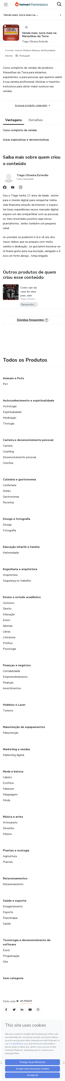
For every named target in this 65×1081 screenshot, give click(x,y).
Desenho (8, 828)
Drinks (7, 491)
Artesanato (10, 822)
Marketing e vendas (16, 749)
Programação (11, 956)
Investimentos (12, 688)
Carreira (7, 446)
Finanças (8, 683)
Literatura (9, 637)
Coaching (8, 451)
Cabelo (7, 777)
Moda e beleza (13, 772)
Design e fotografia (16, 519)
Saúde (7, 924)
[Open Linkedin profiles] (22, 1009)
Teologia (8, 424)
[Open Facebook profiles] (6, 1009)
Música (7, 834)
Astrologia (9, 406)
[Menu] (6, 4)
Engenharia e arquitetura (20, 569)
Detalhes (36, 120)
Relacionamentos (15, 878)
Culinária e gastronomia (19, 479)
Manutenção (10, 733)
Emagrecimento (13, 906)
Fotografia (9, 530)
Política (7, 643)
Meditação (9, 418)
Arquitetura (10, 575)
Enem (6, 620)
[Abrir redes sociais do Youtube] (12, 188)
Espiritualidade (12, 412)
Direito (7, 609)
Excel (6, 950)
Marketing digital (13, 755)
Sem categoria (13, 978)
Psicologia (9, 649)
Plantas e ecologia (16, 850)
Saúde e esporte (14, 901)
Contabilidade (11, 671)
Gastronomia (11, 497)
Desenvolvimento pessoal (19, 457)
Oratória (8, 463)
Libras (6, 632)
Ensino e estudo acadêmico (22, 597)
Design (7, 525)
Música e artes (13, 817)
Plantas (8, 862)
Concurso (8, 603)
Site (5, 962)
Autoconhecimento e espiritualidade (28, 401)
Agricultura (10, 856)
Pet (5, 384)
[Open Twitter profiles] (14, 1009)
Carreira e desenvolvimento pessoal (28, 440)
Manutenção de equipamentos (24, 727)
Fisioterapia (10, 918)
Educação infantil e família (21, 547)
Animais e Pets (13, 378)
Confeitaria (9, 485)
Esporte (8, 912)
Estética (8, 783)
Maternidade (11, 553)
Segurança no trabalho (17, 581)
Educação (9, 614)
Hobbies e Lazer (14, 705)
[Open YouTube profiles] (30, 1009)
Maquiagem (10, 794)
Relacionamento (13, 884)
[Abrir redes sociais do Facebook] (4, 188)
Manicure (8, 789)
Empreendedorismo (15, 677)
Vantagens (13, 120)
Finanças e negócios (17, 665)
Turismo (8, 711)
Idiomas (8, 626)
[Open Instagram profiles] (38, 1009)
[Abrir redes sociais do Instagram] (20, 188)
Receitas (8, 502)
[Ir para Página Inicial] (31, 4)
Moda (6, 800)
